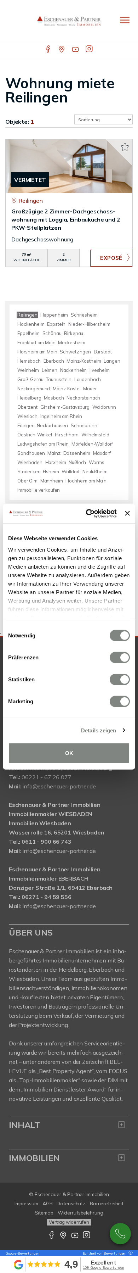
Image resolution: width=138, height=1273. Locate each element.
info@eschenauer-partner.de (59, 786)
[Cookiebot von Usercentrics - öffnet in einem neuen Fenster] (88, 513)
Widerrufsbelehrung (80, 1213)
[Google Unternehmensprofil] (62, 49)
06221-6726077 (120, 1233)
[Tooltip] (129, 1253)
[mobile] (125, 20)
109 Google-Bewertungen (103, 1267)
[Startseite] (69, 20)
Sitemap (44, 1213)
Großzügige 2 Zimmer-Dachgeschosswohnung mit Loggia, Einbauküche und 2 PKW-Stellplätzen (65, 219)
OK (69, 753)
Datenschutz (71, 1203)
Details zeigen (98, 730)
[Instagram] (90, 49)
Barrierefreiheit (106, 1203)
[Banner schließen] (127, 513)
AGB (47, 1203)
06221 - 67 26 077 (46, 777)
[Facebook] (48, 49)
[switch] (120, 657)
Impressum (26, 1203)
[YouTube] (76, 49)
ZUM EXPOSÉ (111, 258)
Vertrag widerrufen (69, 1222)
